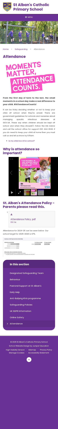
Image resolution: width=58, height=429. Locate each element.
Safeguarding (21, 49)
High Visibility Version (15, 350)
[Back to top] (29, 359)
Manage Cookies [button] (16, 353)
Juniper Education (41, 346)
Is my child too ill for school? (22, 140)
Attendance (39, 49)
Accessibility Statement (38, 353)
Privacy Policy (46, 350)
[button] (14, 173)
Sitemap (32, 350)
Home (6, 49)
